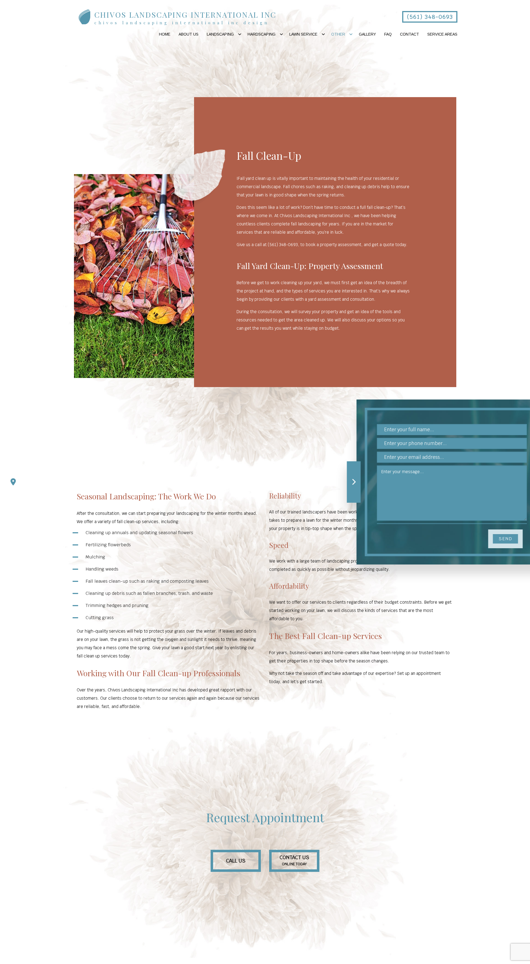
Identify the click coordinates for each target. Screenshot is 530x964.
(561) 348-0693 (430, 16)
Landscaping (220, 34)
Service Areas (442, 34)
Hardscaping (261, 34)
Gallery (367, 34)
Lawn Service (303, 34)
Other (338, 34)
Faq (388, 34)
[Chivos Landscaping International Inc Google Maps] (13, 482)
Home (164, 34)
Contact (409, 34)
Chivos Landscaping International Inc (185, 14)
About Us (188, 34)
